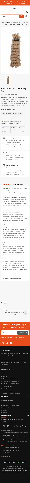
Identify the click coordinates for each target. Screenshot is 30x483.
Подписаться (22, 332)
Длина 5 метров (8, 121)
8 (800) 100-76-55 (9, 1)
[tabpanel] (15, 233)
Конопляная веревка (13, 123)
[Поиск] (21, 16)
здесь (16, 159)
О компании (5, 350)
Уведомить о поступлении (12, 113)
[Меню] (2, 12)
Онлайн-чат (6, 440)
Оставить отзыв (12, 94)
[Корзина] (27, 12)
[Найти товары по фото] (26, 16)
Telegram (14, 440)
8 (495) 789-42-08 (22, 1)
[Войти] (23, 12)
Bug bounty (6, 456)
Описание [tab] (5, 184)
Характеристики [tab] (17, 184)
